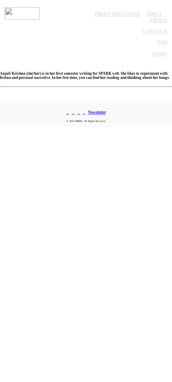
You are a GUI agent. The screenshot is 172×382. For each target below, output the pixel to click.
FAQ (162, 43)
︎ (78, 112)
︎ (84, 112)
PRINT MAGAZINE (117, 14)
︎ (67, 112)
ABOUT (158, 20)
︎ (73, 112)
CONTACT (154, 31)
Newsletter (97, 112)
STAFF (159, 54)
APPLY (154, 14)
